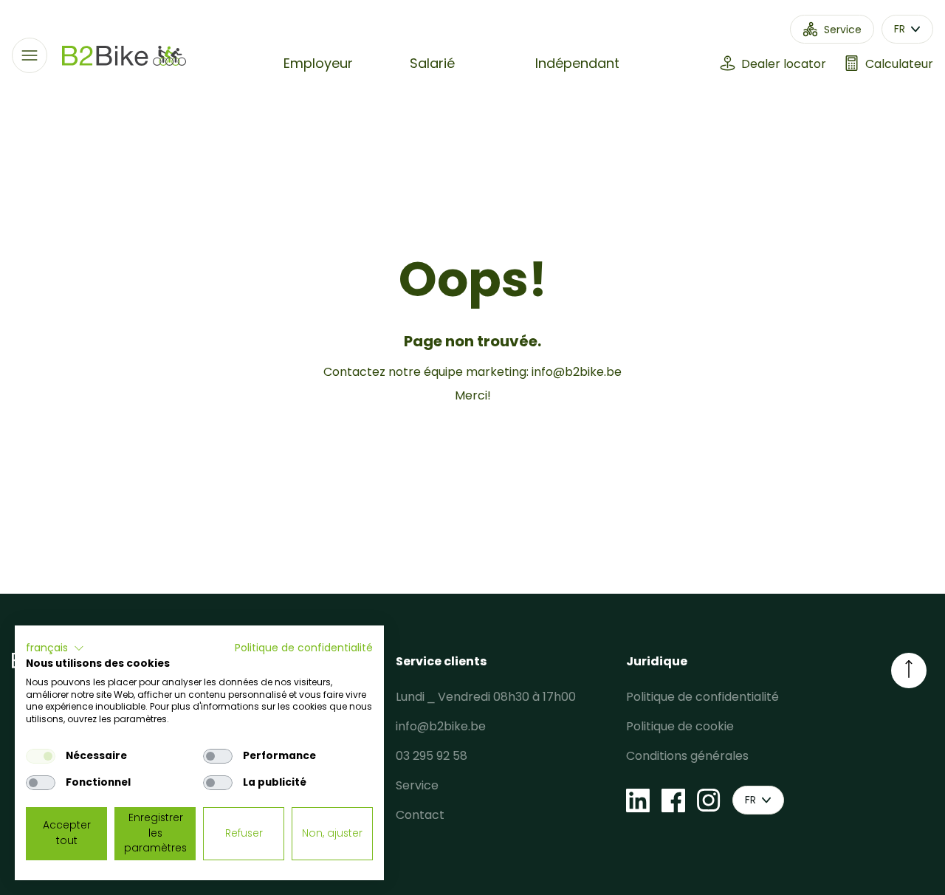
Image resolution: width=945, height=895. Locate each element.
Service (417, 785)
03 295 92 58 (431, 755)
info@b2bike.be (577, 371)
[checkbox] (40, 756)
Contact (420, 814)
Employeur (318, 63)
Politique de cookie (680, 726)
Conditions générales (687, 755)
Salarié (432, 63)
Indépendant (577, 63)
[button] (55, 648)
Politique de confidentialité (702, 696)
